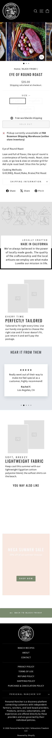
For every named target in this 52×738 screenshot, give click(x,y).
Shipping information (26, 181)
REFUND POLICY (26, 676)
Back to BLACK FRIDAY (28, 612)
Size (26, 95)
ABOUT (25, 652)
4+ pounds (26, 109)
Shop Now (26, 578)
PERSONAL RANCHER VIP (25, 694)
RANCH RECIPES (26, 648)
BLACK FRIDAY (29, 68)
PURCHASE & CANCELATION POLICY (26, 685)
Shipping (14, 85)
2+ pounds (17, 101)
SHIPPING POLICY (26, 681)
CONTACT (26, 657)
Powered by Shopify (26, 735)
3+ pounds (34, 101)
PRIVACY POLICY (26, 666)
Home (17, 68)
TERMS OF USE (26, 671)
